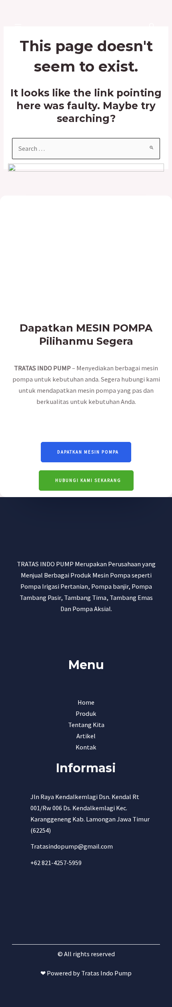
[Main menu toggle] (18, 26)
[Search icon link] (152, 27)
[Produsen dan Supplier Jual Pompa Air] (83, 26)
